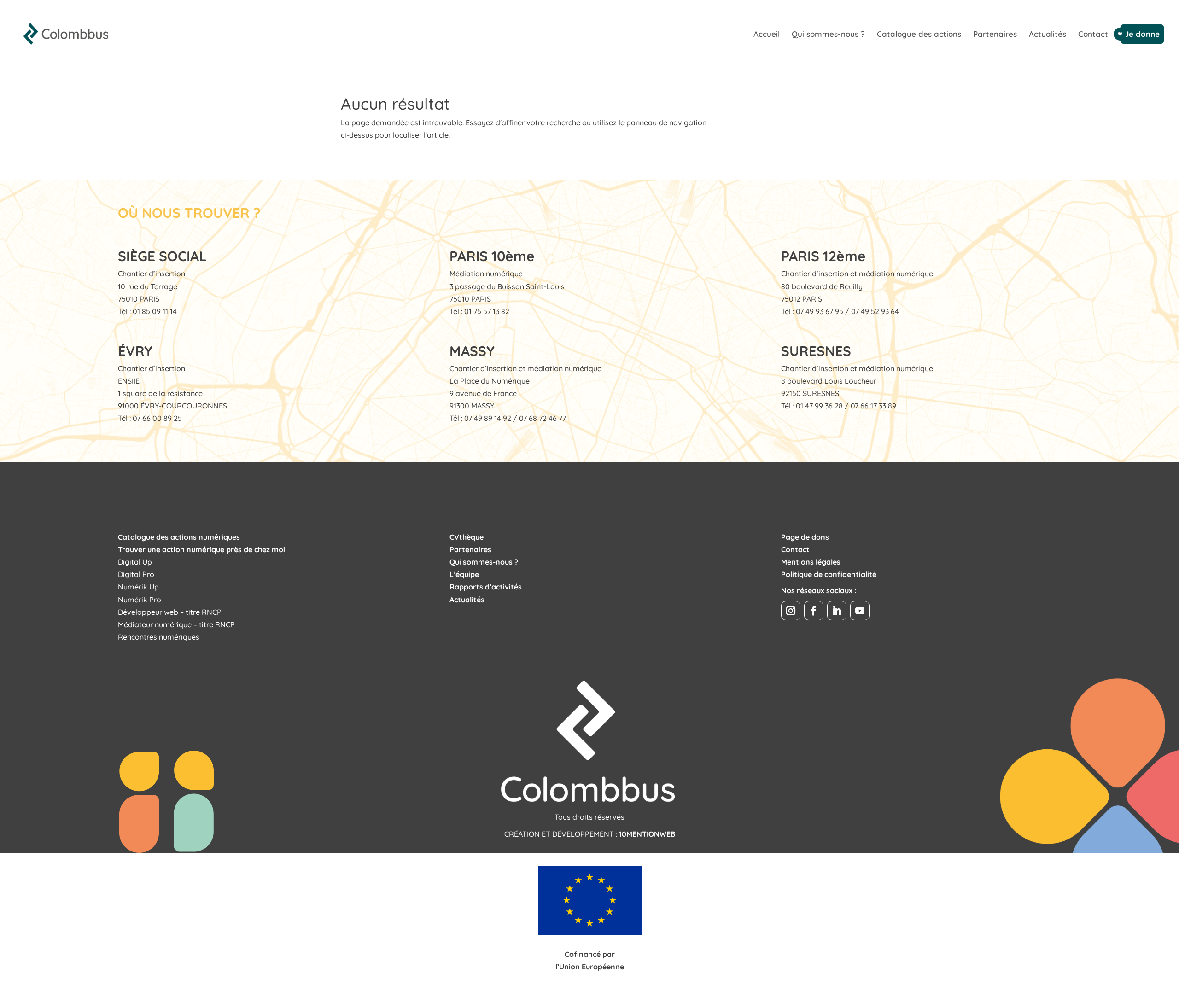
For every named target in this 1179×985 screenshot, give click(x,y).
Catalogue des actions (919, 35)
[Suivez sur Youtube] (860, 610)
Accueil (766, 35)
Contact (1093, 35)
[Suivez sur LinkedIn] (836, 610)
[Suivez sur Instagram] (790, 610)
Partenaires (995, 35)
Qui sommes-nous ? (828, 35)
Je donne (1142, 34)
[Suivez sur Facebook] (813, 610)
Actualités (1047, 35)
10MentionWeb (647, 834)
